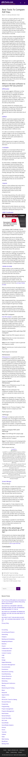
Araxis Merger (6, 481)
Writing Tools (5, 743)
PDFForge (4, 417)
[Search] (18, 588)
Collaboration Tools (7, 648)
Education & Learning (7, 671)
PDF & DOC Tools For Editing (11, 573)
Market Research (6, 678)
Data (3, 657)
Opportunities (5, 695)
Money (3, 685)
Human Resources (7, 676)
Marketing (4, 681)
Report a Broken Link (13, 750)
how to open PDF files (14, 543)
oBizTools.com (7, 2)
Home (4, 750)
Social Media (5, 723)
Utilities (4, 734)
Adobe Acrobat (7, 266)
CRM (3, 655)
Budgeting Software (7, 641)
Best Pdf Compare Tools (10, 579)
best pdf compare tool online (11, 575)
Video (3, 736)
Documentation (6, 667)
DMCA (7, 752)
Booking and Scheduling (8, 639)
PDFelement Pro (6, 357)
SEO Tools (4, 720)
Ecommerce (5, 669)
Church (4, 646)
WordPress (5, 741)
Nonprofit (4, 692)
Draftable (5, 147)
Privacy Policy (5, 623)
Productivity (5, 704)
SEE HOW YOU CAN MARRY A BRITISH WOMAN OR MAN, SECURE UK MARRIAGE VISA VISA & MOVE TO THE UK (13, 607)
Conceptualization (6, 650)
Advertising (5, 634)
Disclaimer (22, 750)
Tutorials (4, 732)
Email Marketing (6, 674)
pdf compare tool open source (16, 577)
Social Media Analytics (8, 725)
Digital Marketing (6, 662)
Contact (20, 752)
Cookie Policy (13, 752)
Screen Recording (6, 718)
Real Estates (5, 713)
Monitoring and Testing (8, 688)
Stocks (3, 729)
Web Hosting (5, 739)
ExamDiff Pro (14, 449)
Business (4, 643)
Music (3, 690)
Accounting (5, 630)
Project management (7, 709)
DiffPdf (4, 117)
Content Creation (6, 653)
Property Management (8, 711)
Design (3, 660)
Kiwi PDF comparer (7, 316)
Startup (4, 727)
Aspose (4, 183)
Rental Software (6, 716)
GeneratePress (22, 754)
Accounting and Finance (8, 632)
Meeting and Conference (8, 683)
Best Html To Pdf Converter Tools (12, 581)
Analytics (4, 637)
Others (3, 697)
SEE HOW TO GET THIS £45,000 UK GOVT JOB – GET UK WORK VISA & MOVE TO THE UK (13, 619)
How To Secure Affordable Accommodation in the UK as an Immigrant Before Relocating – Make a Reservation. (14, 601)
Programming (5, 706)
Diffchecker (5, 89)
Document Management (8, 664)
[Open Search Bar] (21, 3)
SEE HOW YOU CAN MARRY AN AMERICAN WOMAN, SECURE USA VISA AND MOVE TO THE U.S (13, 613)
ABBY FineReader (8, 212)
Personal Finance (6, 702)
